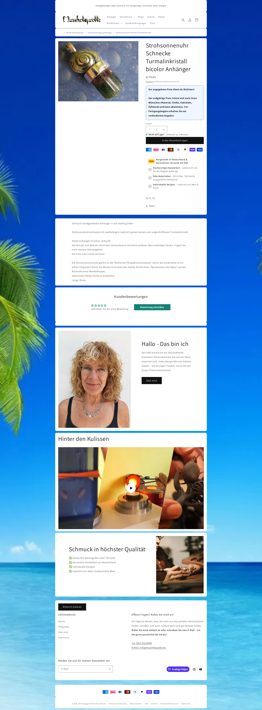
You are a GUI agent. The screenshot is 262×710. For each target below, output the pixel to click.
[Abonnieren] (109, 669)
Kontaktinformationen (169, 704)
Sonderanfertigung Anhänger (100, 32)
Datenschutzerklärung (118, 704)
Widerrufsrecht (136, 704)
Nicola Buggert (84, 704)
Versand (149, 81)
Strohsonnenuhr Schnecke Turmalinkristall (133, 32)
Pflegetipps (63, 626)
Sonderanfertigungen (75, 32)
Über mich (151, 380)
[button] (127, 17)
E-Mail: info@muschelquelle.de (149, 647)
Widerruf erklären (72, 606)
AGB (146, 704)
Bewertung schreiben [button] (152, 307)
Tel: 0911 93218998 (142, 643)
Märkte (61, 621)
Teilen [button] (152, 206)
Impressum (63, 637)
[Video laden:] (131, 488)
